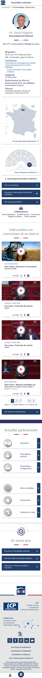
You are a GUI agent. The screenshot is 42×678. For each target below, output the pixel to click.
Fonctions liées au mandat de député (21, 558)
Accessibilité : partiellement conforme (26, 664)
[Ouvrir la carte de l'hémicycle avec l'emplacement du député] (21, 161)
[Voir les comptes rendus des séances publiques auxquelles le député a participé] (21, 488)
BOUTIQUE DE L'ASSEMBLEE (20, 647)
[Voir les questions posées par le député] (21, 443)
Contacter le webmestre (11, 665)
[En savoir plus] (21, 455)
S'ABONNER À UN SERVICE (20, 654)
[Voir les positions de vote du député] (21, 512)
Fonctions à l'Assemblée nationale (21, 551)
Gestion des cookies (32, 665)
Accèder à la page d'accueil (3, 3)
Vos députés (6, 7)
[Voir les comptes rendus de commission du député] (21, 500)
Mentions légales (8, 664)
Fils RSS (22, 665)
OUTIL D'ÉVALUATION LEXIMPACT (20, 658)
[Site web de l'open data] (21, 621)
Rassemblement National (21, 36)
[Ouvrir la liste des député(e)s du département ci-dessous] (21, 122)
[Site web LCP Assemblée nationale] (21, 606)
